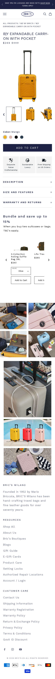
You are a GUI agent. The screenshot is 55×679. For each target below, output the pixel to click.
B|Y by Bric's (27, 23)
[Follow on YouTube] (20, 649)
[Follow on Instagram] (12, 649)
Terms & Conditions (17, 633)
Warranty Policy (14, 615)
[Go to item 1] (13, 114)
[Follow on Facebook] (4, 649)
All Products (10, 23)
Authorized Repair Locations (23, 574)
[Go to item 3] (46, 114)
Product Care (12, 562)
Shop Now (45, 3)
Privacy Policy (12, 627)
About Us (9, 532)
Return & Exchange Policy (21, 621)
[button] (5, 137)
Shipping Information (18, 603)
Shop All (9, 526)
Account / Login (14, 580)
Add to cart (27, 147)
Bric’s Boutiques (14, 538)
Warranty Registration (18, 609)
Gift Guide (10, 550)
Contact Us (11, 597)
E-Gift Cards (12, 556)
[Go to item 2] (30, 114)
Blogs (7, 544)
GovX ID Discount (15, 639)
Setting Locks (13, 568)
